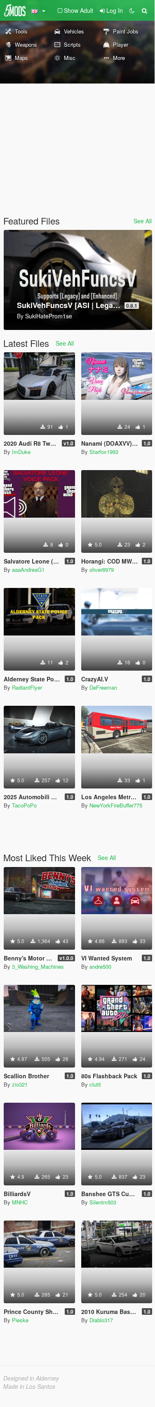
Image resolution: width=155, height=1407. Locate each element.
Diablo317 (101, 1320)
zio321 (20, 1084)
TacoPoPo (24, 805)
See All (143, 221)
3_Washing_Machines (38, 966)
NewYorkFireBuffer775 (115, 805)
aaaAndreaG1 (28, 569)
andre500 (100, 966)
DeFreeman (103, 687)
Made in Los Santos (29, 1386)
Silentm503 (102, 1202)
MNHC (20, 1202)
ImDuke (21, 452)
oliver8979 (101, 569)
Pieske (20, 1320)
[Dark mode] (132, 10)
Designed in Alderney (31, 1378)
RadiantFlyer (27, 687)
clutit (95, 1084)
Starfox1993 (103, 452)
